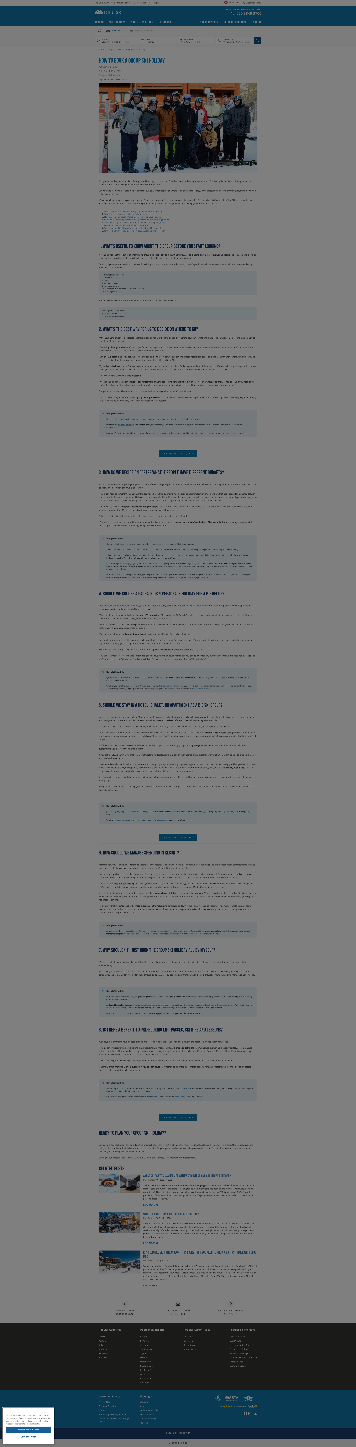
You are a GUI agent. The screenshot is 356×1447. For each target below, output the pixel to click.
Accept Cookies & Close (28, 1429)
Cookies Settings (28, 1436)
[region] (28, 1426)
